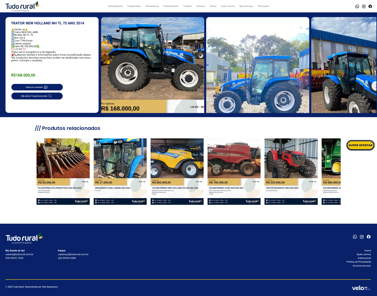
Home (367, 250)
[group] (188, 171)
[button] (357, 6)
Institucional (364, 258)
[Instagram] (363, 6)
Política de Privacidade (359, 262)
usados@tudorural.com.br (19, 254)
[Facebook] (370, 6)
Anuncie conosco (362, 266)
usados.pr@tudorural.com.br (73, 254)
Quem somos (364, 254)
